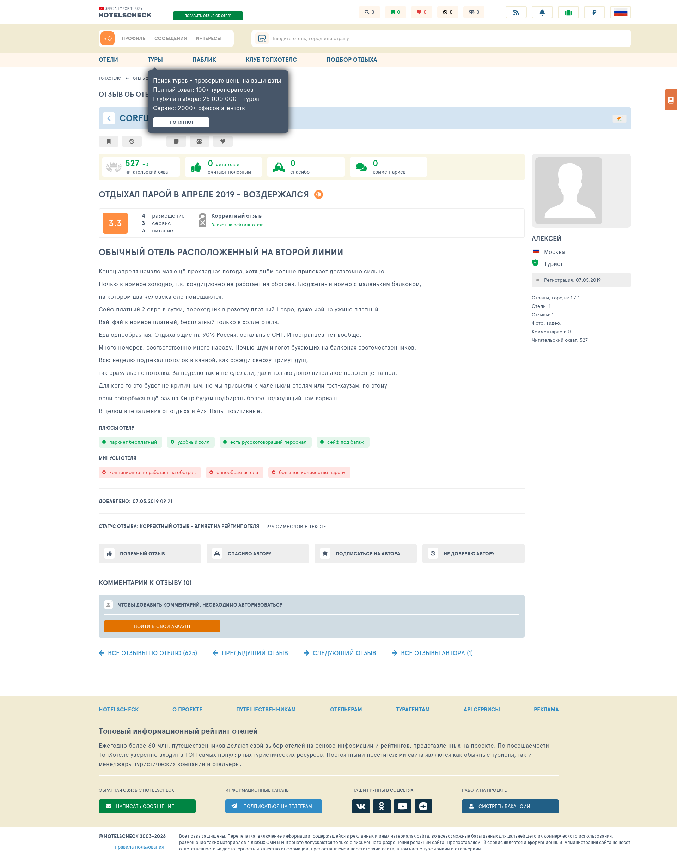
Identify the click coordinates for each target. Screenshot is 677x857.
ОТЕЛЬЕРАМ (346, 709)
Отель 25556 (145, 78)
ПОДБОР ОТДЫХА (352, 59)
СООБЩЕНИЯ (170, 38)
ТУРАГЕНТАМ (413, 709)
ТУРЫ (155, 59)
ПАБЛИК (204, 59)
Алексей (546, 238)
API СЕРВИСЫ (482, 709)
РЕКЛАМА (546, 709)
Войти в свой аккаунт (162, 626)
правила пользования (139, 846)
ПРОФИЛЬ (134, 38)
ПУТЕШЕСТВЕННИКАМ (266, 709)
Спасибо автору (249, 553)
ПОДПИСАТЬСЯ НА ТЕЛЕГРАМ (277, 806)
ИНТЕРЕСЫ (208, 38)
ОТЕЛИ (108, 59)
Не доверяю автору (469, 553)
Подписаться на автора (368, 553)
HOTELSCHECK (119, 709)
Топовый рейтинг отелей (178, 731)
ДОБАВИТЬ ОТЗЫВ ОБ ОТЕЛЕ (208, 15)
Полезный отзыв (142, 553)
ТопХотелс (110, 78)
